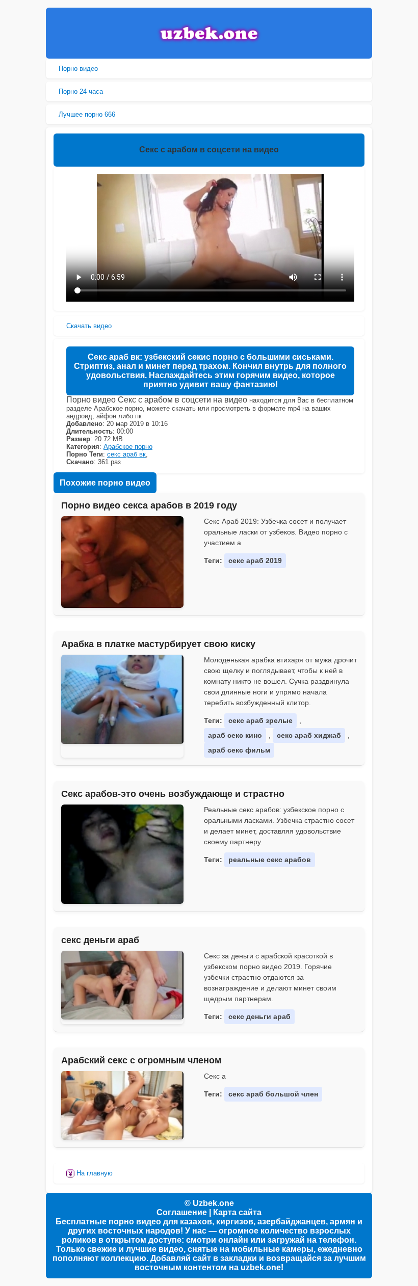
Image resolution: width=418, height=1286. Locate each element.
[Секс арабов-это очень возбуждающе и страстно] (122, 854)
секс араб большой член (273, 1094)
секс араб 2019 (255, 560)
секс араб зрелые (260, 720)
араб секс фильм (239, 750)
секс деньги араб (100, 940)
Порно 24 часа (81, 91)
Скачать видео (89, 326)
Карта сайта (237, 1212)
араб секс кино (235, 735)
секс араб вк (126, 454)
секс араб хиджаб (309, 735)
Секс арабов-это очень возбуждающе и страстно (172, 794)
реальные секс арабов (269, 859)
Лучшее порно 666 (87, 114)
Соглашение (181, 1212)
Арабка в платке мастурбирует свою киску (158, 644)
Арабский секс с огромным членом (141, 1060)
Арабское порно (127, 446)
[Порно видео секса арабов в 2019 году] (122, 562)
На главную (93, 1173)
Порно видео (78, 68)
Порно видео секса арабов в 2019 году (149, 505)
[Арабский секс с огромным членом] (122, 1105)
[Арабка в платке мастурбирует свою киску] (122, 699)
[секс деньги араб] (122, 985)
